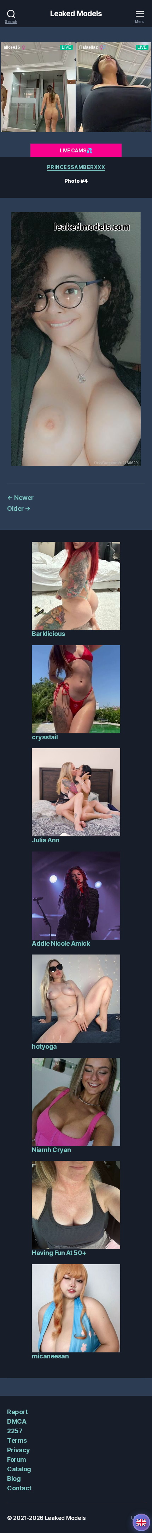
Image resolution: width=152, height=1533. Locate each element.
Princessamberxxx (76, 167)
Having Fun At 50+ (59, 1252)
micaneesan (50, 1356)
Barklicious (48, 633)
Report (17, 1412)
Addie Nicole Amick (61, 943)
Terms (17, 1440)
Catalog (19, 1469)
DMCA (16, 1421)
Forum (16, 1459)
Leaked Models (76, 13)
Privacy (18, 1450)
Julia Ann (45, 840)
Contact (19, 1488)
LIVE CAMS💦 (76, 150)
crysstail (45, 737)
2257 (14, 1431)
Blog (14, 1478)
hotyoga (44, 1046)
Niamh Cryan (51, 1149)
